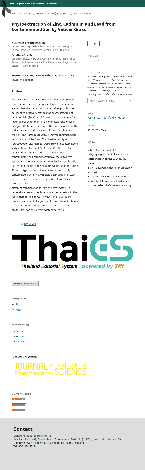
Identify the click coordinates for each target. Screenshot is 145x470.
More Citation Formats (102, 100)
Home (15, 13)
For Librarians (19, 341)
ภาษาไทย (17, 309)
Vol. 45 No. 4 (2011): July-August (52, 13)
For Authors (18, 336)
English (16, 304)
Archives (27, 13)
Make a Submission (25, 283)
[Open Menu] (11, 3)
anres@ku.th (42, 435)
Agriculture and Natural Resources (37, 3)
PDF (94, 43)
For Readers (18, 331)
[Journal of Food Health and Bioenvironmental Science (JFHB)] (50, 379)
